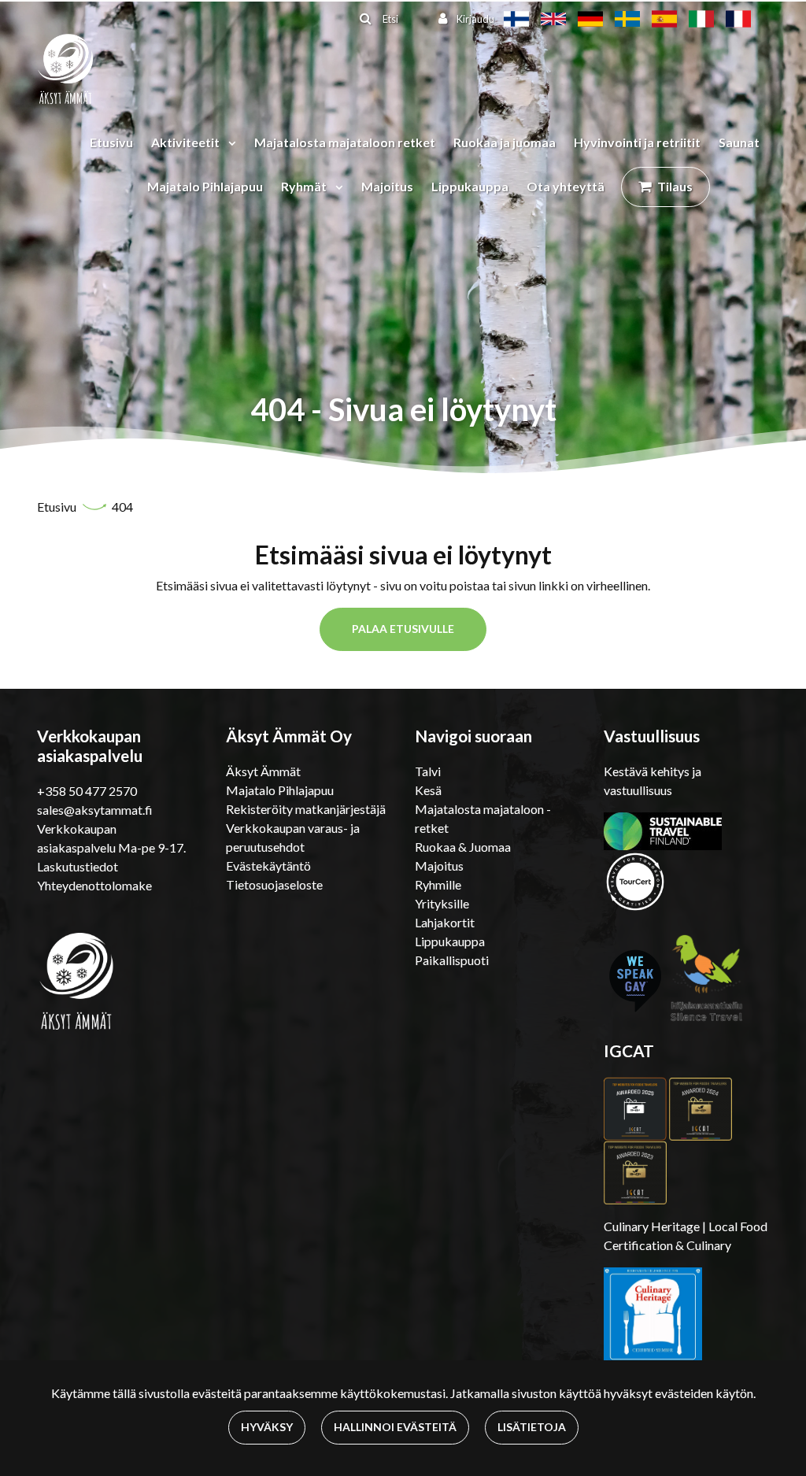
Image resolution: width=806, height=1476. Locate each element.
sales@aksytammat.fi (95, 809)
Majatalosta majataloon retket (344, 142)
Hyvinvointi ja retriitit (637, 142)
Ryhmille (438, 884)
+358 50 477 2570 (87, 790)
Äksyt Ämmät (263, 771)
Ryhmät (305, 186)
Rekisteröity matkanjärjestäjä (306, 808)
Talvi (428, 771)
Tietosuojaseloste (274, 884)
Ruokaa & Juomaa (463, 846)
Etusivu (111, 142)
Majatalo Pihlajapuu (205, 186)
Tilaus (675, 186)
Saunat (739, 142)
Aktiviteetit (186, 142)
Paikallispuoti (452, 960)
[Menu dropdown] (229, 142)
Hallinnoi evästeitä (395, 1426)
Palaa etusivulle (403, 628)
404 (122, 506)
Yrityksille (442, 903)
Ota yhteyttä (565, 186)
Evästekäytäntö (268, 865)
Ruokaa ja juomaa (504, 142)
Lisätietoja (531, 1426)
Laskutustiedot (77, 866)
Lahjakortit (445, 922)
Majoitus (387, 186)
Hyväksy (267, 1426)
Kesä (428, 789)
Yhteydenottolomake (94, 885)
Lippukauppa (469, 186)
